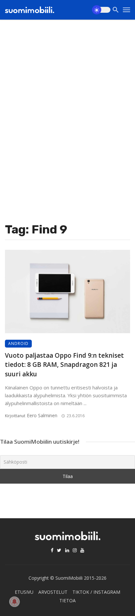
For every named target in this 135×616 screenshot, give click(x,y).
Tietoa (67, 600)
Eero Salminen (42, 415)
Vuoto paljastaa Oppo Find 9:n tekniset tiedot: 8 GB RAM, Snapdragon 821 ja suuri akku (64, 364)
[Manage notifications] (14, 601)
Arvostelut (53, 592)
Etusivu (24, 592)
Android (18, 343)
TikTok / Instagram (96, 592)
